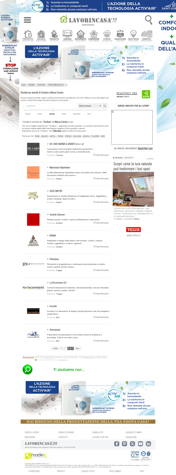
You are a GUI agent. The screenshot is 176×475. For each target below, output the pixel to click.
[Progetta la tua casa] (88, 423)
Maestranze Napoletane (60, 167)
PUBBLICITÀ (97, 432)
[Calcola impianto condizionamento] (94, 36)
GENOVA (86, 136)
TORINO (60, 136)
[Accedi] (146, 98)
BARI (103, 136)
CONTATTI (63, 437)
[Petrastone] (33, 270)
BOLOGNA (77, 136)
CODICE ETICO (88, 471)
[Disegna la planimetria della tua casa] (67, 36)
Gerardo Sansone (57, 214)
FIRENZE (68, 136)
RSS (142, 471)
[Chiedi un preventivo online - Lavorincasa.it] (65, 374)
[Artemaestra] (33, 340)
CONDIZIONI (34, 471)
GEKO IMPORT (56, 191)
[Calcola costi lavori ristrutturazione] (41, 36)
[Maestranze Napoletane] (33, 178)
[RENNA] (33, 246)
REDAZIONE (30, 437)
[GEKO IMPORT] (33, 201)
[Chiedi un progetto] (54, 36)
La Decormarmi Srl (58, 283)
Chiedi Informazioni (102, 155)
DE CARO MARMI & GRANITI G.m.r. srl (67, 144)
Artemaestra (55, 330)
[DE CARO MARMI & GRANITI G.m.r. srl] (33, 154)
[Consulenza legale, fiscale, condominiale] (120, 36)
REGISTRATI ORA (127, 93)
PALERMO (95, 136)
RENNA (53, 236)
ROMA (37, 136)
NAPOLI (53, 136)
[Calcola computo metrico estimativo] (147, 36)
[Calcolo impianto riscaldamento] (81, 36)
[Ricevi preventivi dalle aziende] (28, 36)
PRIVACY (61, 471)
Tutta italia (57, 131)
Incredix (53, 306)
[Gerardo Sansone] (33, 225)
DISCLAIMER (115, 471)
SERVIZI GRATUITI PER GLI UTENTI (133, 106)
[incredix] (33, 317)
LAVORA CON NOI (100, 437)
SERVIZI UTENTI (32, 432)
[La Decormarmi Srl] (33, 293)
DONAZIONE (131, 437)
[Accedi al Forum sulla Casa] (107, 36)
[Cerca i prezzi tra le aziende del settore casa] (133, 36)
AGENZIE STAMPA (134, 432)
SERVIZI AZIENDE (66, 432)
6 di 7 (70, 348)
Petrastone (54, 259)
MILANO (44, 136)
